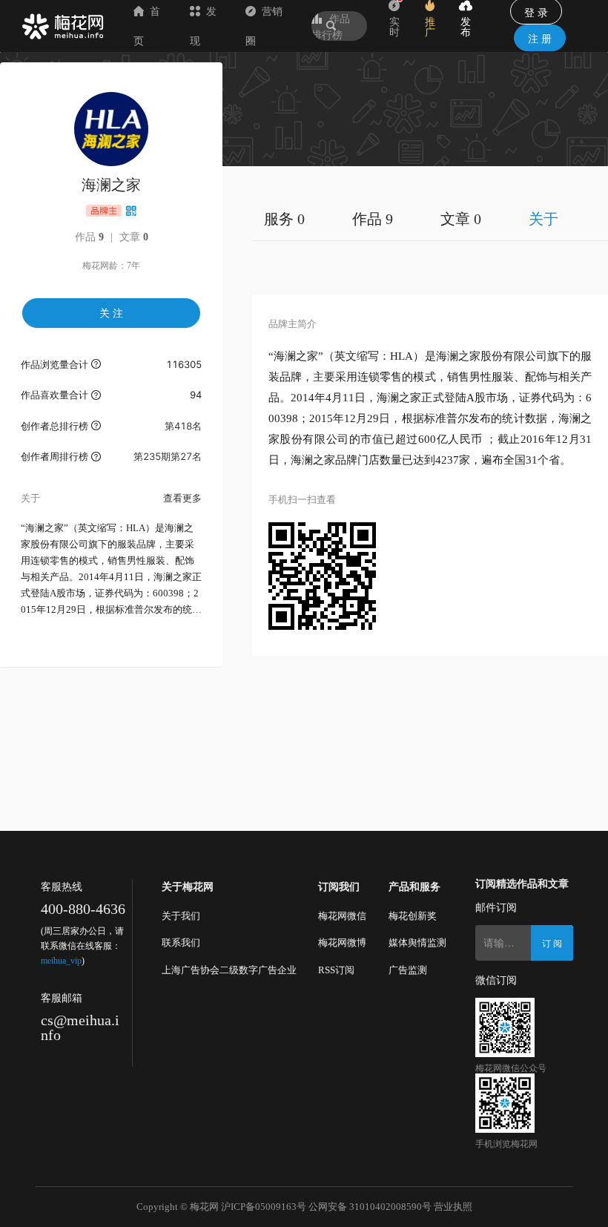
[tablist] (430, 218)
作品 (89, 237)
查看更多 (182, 498)
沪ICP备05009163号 (263, 1206)
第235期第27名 (167, 456)
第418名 (183, 426)
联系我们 (181, 942)
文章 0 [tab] (460, 219)
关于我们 (181, 915)
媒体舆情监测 (417, 942)
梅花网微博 (342, 942)
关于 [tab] (543, 219)
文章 (133, 237)
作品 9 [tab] (372, 219)
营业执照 (453, 1206)
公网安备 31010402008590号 (370, 1206)
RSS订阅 (336, 970)
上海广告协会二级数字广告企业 (229, 970)
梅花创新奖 (413, 915)
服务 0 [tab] (284, 219)
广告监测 (408, 970)
